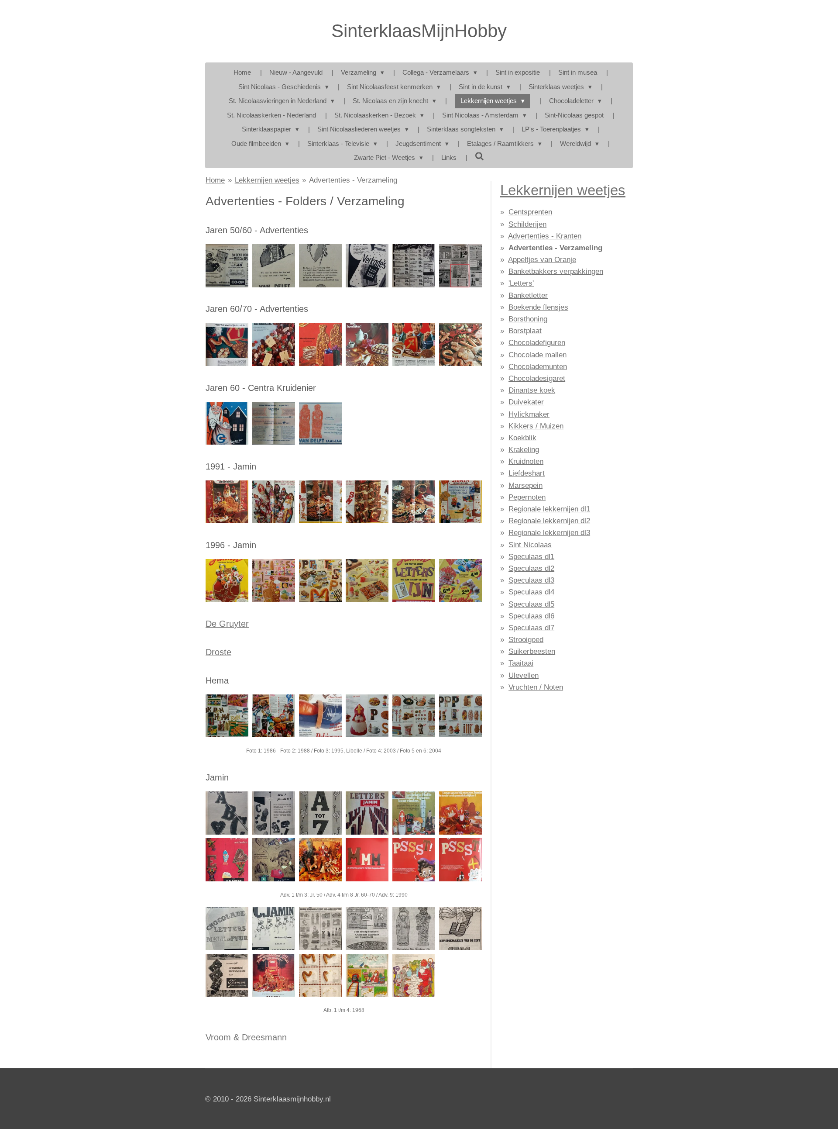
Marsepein (525, 485)
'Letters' (521, 283)
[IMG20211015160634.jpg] (320, 928)
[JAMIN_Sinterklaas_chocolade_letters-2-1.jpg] (460, 813)
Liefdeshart (526, 473)
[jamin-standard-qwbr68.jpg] (227, 975)
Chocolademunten (537, 367)
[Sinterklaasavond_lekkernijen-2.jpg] (366, 344)
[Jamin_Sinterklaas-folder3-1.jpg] (320, 580)
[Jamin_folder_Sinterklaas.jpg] (227, 501)
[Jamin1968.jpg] (460, 928)
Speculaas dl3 (531, 580)
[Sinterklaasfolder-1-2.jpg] (227, 423)
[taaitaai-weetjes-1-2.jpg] (320, 423)
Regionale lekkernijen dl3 (549, 532)
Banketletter (528, 295)
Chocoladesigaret (536, 378)
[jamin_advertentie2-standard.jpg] (413, 975)
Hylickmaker (529, 414)
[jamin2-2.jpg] (274, 859)
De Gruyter (227, 623)
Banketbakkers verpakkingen (555, 271)
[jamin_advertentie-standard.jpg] (366, 975)
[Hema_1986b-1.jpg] (227, 715)
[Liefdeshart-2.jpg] (227, 859)
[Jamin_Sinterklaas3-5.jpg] (460, 859)
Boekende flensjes (538, 307)
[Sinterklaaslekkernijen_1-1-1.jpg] (413, 344)
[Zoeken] (479, 156)
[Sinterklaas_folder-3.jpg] (274, 423)
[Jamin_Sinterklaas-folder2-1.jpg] (274, 580)
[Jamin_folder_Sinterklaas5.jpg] (413, 501)
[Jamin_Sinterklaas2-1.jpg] (413, 859)
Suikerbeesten (531, 651)
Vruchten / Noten (535, 687)
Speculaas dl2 (531, 568)
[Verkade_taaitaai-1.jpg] (366, 265)
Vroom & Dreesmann (246, 1037)
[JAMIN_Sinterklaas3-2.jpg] (413, 580)
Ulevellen (523, 675)
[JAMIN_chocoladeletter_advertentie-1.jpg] (366, 813)
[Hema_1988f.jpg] (274, 715)
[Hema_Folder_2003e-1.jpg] (366, 715)
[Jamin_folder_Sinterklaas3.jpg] (320, 501)
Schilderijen (527, 224)
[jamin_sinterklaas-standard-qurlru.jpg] (274, 975)
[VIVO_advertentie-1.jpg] (413, 265)
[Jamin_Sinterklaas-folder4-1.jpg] (366, 580)
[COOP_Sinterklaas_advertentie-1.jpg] (227, 265)
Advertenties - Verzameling (353, 180)
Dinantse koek (531, 390)
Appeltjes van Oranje (542, 259)
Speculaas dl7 (531, 628)
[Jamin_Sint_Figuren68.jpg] (413, 928)
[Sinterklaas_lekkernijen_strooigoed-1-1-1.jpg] (274, 344)
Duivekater (526, 402)
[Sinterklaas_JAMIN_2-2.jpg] (413, 813)
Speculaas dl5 (531, 604)
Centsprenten (530, 212)
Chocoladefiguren (536, 342)
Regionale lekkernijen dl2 (549, 521)
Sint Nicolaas (530, 545)
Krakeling (523, 449)
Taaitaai (520, 663)
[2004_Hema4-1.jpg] (413, 715)
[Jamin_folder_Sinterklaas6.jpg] (460, 501)
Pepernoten (527, 497)
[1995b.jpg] (320, 715)
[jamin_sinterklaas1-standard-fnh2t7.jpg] (320, 975)
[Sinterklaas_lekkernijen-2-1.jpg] (320, 344)
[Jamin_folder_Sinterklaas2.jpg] (274, 501)
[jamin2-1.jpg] (320, 859)
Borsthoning (527, 319)
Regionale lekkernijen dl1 (549, 509)
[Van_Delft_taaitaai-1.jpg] (320, 265)
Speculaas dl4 (531, 592)
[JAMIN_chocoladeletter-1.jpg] (320, 813)
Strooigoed (525, 639)
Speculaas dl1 (531, 556)
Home (215, 180)
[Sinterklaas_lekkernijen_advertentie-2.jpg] (227, 344)
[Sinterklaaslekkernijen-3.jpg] (460, 344)
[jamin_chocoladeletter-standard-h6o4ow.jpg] (274, 928)
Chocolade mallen (537, 355)
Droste (218, 652)
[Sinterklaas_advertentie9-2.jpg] (274, 265)
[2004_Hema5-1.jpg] (460, 715)
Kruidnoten (525, 461)
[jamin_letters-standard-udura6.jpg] (227, 928)
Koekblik (522, 438)
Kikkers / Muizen (535, 426)
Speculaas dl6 (531, 616)
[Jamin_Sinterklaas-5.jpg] (366, 859)
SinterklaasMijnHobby (419, 31)
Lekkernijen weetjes (267, 180)
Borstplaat (525, 331)
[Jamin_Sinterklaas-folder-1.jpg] (227, 580)
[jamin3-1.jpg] (227, 813)
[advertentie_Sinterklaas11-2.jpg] (460, 265)
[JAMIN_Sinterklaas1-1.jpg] (460, 580)
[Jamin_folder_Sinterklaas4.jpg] (366, 501)
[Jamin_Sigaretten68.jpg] (366, 928)
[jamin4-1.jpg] (274, 813)
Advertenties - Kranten (544, 236)
